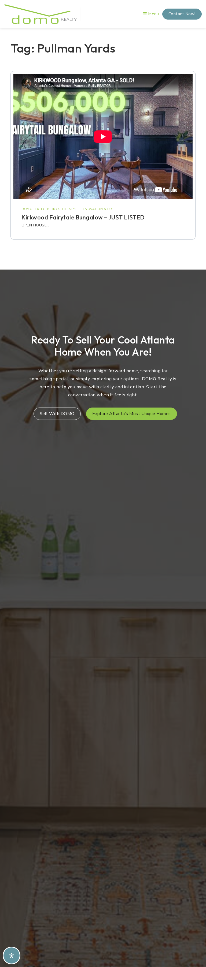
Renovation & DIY (96, 209)
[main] (103, 147)
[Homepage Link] (40, 14)
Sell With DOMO (57, 414)
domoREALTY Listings (40, 209)
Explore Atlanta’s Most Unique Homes (131, 414)
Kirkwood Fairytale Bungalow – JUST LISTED (83, 217)
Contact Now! (182, 14)
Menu (153, 14)
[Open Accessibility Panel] (11, 955)
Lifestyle (70, 209)
